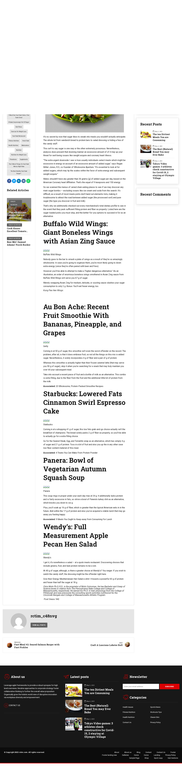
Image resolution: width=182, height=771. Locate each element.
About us (127, 752)
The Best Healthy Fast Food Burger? (19, 172)
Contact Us (127, 722)
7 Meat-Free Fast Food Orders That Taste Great (18, 116)
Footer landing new (109, 755)
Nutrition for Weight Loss (19, 155)
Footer (173, 752)
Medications (25, 145)
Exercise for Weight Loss (18, 131)
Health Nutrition (13, 145)
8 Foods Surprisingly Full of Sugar (19, 122)
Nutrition (18, 150)
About (116, 752)
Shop (147, 758)
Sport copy (158, 758)
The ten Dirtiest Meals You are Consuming (17, 215)
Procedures (13, 159)
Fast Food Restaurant (18, 136)
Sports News (155, 707)
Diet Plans (19, 127)
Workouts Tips (156, 712)
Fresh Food (25, 141)
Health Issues (128, 707)
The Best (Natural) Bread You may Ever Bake (163, 152)
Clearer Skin (154, 717)
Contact (148, 752)
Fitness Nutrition (14, 141)
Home (136, 755)
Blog (138, 752)
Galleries (125, 755)
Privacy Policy (155, 722)
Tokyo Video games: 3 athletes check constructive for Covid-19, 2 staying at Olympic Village (163, 170)
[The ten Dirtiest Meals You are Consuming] (19, 209)
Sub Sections (173, 758)
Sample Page (134, 758)
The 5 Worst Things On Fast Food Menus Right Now (19, 165)
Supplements (24, 159)
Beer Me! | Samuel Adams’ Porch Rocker (18, 243)
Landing (157, 755)
